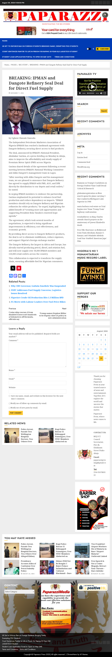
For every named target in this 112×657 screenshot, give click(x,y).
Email (12, 379)
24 (79, 358)
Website (12, 387)
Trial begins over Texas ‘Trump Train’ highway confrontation (91, 209)
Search (82, 104)
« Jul (78, 367)
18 (84, 354)
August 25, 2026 (98, 574)
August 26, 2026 (28, 574)
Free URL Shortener (85, 230)
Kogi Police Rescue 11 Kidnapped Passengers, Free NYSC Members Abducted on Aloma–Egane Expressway (62, 438)
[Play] (80, 93)
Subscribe (104, 49)
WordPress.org (83, 167)
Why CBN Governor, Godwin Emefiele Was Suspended (38, 286)
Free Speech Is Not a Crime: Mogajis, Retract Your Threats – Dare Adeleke (98, 566)
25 (84, 358)
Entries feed (82, 157)
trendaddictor (83, 217)
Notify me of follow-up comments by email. (29, 403)
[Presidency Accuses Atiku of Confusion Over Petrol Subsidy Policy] (11, 567)
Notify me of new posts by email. (24, 407)
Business (80, 183)
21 (97, 354)
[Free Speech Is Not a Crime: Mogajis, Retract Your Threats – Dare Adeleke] (82, 567)
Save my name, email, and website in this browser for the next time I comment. (37, 397)
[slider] (90, 93)
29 (101, 358)
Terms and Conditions (64, 57)
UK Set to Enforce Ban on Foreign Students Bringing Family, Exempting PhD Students (40, 46)
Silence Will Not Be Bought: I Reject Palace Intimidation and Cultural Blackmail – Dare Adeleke (64, 568)
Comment (13, 340)
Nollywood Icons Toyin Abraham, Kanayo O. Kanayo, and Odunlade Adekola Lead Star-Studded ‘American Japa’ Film (92, 235)
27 (93, 358)
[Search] (93, 49)
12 (88, 349)
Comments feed (83, 162)
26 (88, 358)
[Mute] (101, 93)
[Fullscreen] (105, 93)
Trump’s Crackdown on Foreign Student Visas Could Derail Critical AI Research (92, 186)
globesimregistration (86, 193)
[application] (92, 86)
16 (105, 349)
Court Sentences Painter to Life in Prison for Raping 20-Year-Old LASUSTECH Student (40, 51)
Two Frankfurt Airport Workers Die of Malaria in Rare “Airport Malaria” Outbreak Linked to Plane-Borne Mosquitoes (99, 552)
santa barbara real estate (87, 206)
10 (79, 349)
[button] (92, 86)
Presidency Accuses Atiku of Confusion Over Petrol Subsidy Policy (28, 566)
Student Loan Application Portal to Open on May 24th (26, 57)
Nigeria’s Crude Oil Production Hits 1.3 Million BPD (37, 297)
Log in (79, 152)
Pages (4, 41)
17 (79, 354)
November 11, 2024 (17, 93)
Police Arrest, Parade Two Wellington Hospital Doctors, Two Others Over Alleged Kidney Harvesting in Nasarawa (28, 439)
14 (97, 349)
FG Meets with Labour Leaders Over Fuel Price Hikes (38, 301)
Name (12, 370)
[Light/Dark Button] (89, 49)
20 (93, 354)
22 (101, 354)
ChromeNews (72, 654)
